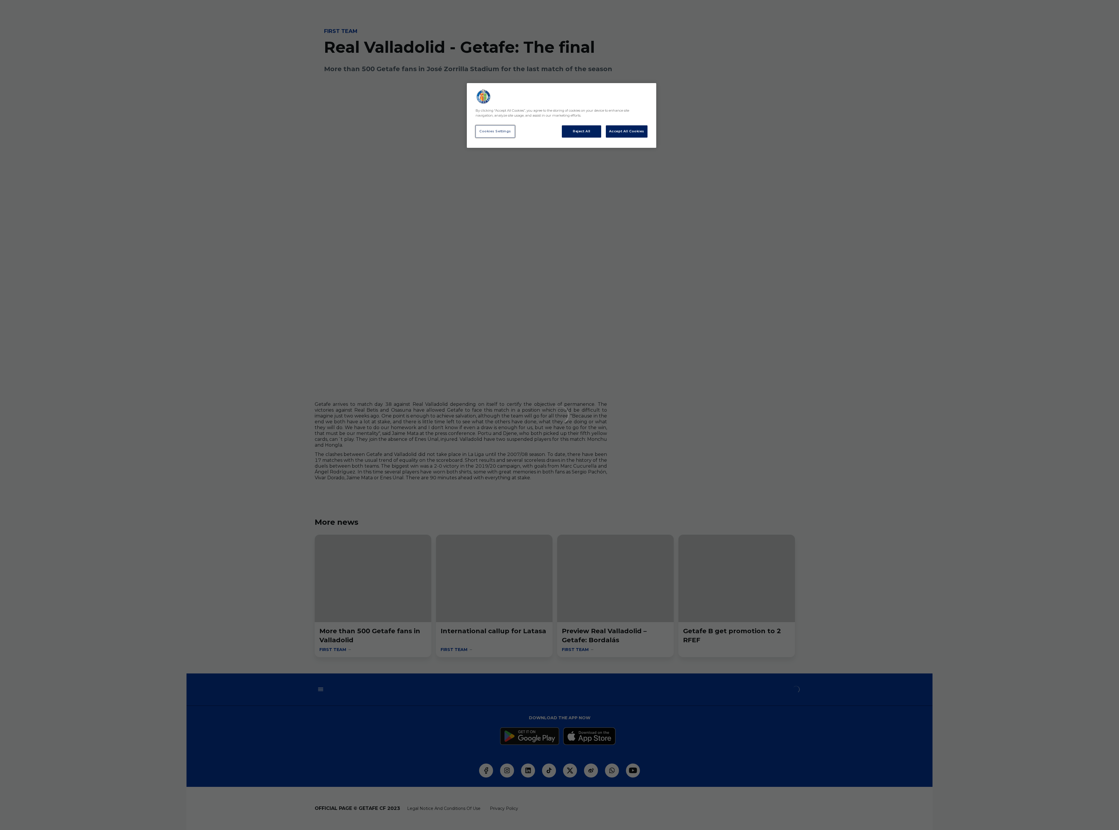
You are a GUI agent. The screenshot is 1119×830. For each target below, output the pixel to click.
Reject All (581, 131)
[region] (561, 115)
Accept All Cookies (626, 131)
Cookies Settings (495, 131)
